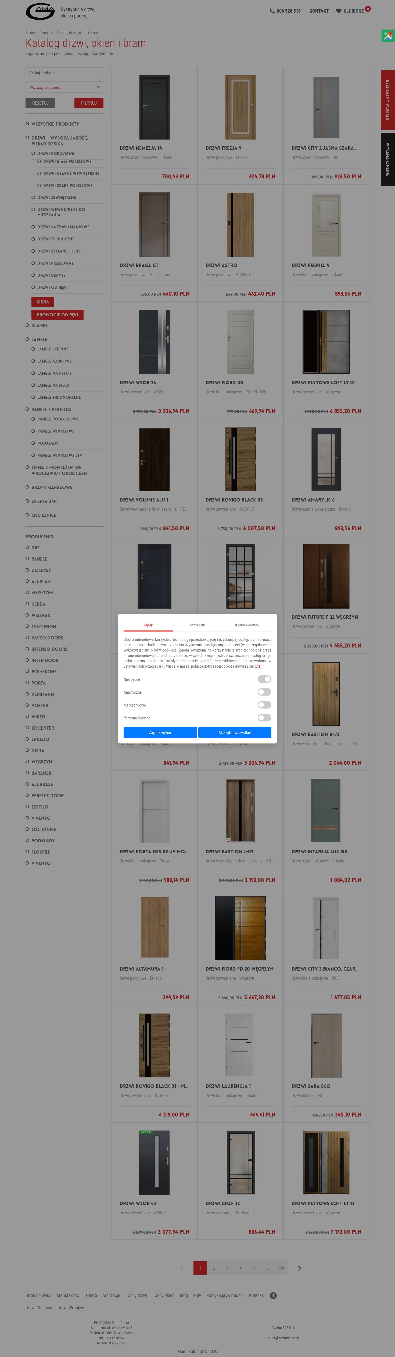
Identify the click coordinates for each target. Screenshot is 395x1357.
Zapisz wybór (160, 732)
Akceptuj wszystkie (234, 732)
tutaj (257, 665)
